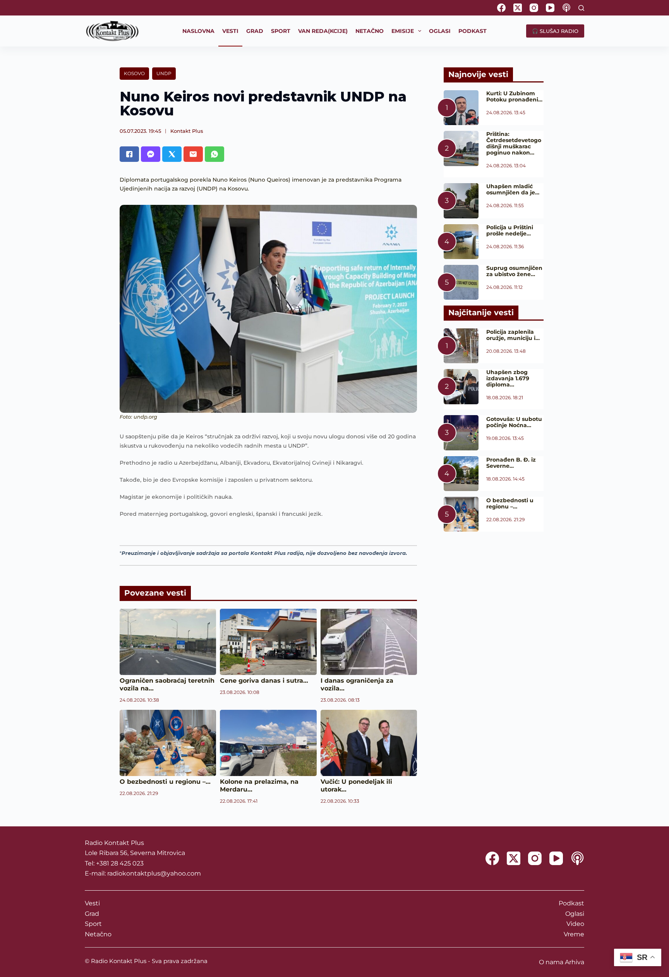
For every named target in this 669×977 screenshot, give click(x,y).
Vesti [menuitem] (230, 30)
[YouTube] (550, 7)
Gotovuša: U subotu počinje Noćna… (514, 422)
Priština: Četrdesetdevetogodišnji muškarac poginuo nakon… (513, 143)
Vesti (92, 903)
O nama (551, 962)
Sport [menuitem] (280, 30)
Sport (93, 923)
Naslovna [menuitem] (198, 30)
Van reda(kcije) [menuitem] (323, 30)
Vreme (574, 934)
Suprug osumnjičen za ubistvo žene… (514, 271)
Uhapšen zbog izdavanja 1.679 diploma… (507, 378)
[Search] (581, 8)
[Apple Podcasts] (566, 7)
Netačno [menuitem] (369, 30)
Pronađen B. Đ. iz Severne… (511, 462)
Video (575, 923)
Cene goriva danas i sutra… (264, 680)
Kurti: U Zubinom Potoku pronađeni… (514, 96)
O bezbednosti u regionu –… (165, 781)
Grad (92, 913)
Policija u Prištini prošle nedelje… (509, 230)
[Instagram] (534, 7)
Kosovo (134, 73)
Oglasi (574, 913)
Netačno (98, 934)
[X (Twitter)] (517, 7)
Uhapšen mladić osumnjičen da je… (512, 189)
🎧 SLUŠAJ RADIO (555, 31)
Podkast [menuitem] (472, 30)
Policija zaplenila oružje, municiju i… (513, 335)
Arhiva (574, 962)
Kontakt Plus (186, 131)
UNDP (164, 73)
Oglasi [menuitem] (440, 30)
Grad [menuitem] (254, 30)
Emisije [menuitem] (402, 30)
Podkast (571, 903)
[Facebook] (501, 7)
